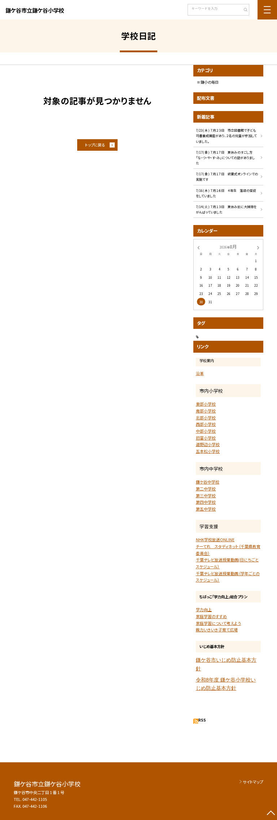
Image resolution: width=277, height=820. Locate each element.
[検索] (243, 10)
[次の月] (258, 247)
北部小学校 (206, 417)
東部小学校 (206, 404)
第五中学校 (206, 509)
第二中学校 (206, 488)
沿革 (200, 373)
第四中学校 (206, 502)
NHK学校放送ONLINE (215, 539)
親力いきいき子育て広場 (217, 629)
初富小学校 (206, 438)
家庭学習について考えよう (218, 623)
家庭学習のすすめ (211, 616)
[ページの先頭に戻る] (270, 813)
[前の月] (198, 247)
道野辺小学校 (208, 444)
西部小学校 (206, 424)
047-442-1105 (34, 799)
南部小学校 (206, 411)
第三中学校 (206, 495)
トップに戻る (95, 144)
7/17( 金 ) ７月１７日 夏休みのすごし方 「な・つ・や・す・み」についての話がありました (227, 158)
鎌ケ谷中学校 (207, 482)
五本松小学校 (208, 451)
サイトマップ (253, 782)
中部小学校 (206, 431)
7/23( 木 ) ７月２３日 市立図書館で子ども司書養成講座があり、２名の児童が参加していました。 (226, 136)
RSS (202, 720)
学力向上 (204, 609)
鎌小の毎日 (210, 82)
